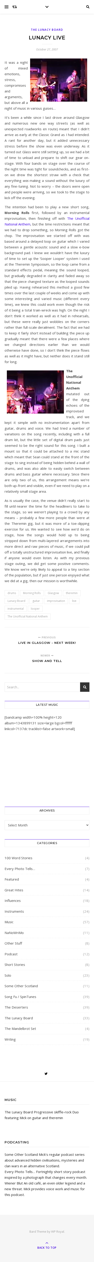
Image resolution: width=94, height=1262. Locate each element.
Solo (8, 975)
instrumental (16, 609)
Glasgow (53, 593)
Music (9, 922)
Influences (13, 900)
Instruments (14, 911)
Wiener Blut (14, 1183)
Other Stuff (13, 943)
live (74, 601)
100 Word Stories (18, 858)
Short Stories (15, 964)
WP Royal (57, 1231)
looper (35, 609)
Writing (10, 1039)
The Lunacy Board (47, 30)
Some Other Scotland (21, 986)
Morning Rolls (32, 593)
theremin (72, 593)
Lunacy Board (16, 601)
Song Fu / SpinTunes (20, 996)
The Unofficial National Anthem (28, 616)
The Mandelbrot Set (20, 1028)
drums (12, 593)
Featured (12, 879)
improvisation (56, 601)
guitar (36, 601)
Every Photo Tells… (20, 868)
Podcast (11, 954)
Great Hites (14, 890)
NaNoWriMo (14, 932)
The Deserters (16, 1007)
